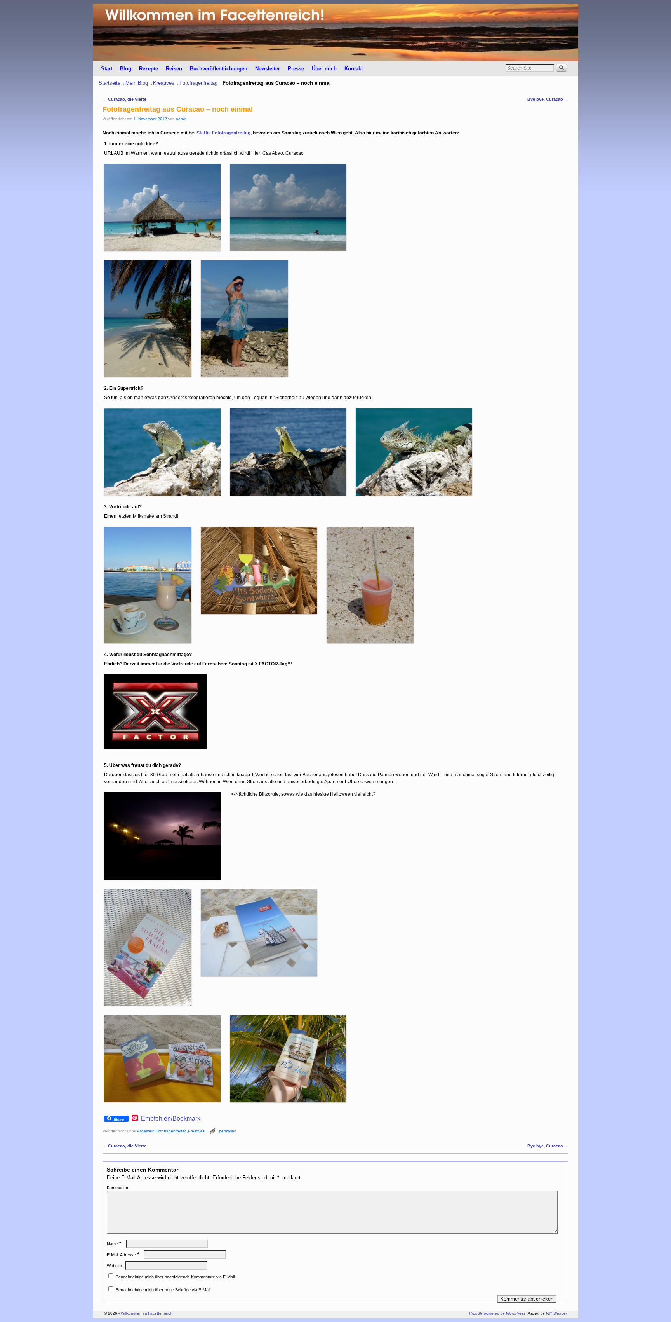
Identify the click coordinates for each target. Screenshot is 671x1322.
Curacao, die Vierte (124, 99)
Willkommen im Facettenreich (146, 1313)
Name (114, 1244)
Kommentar (118, 1187)
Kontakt (353, 69)
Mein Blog (136, 83)
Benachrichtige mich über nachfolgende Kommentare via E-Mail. (176, 1277)
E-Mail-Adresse (123, 1254)
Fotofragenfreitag (198, 83)
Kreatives (163, 83)
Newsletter (267, 69)
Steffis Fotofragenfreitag (223, 133)
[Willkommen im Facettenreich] (335, 32)
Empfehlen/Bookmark (170, 1119)
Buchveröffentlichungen (218, 69)
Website (114, 1265)
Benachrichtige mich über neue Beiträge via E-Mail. (163, 1289)
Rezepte (148, 69)
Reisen (174, 69)
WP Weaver (556, 1313)
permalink (227, 1131)
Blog (125, 69)
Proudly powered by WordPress (497, 1313)
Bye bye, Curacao (547, 99)
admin (181, 119)
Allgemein (146, 1131)
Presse (296, 69)
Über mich (324, 69)
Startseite (109, 83)
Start (106, 69)
